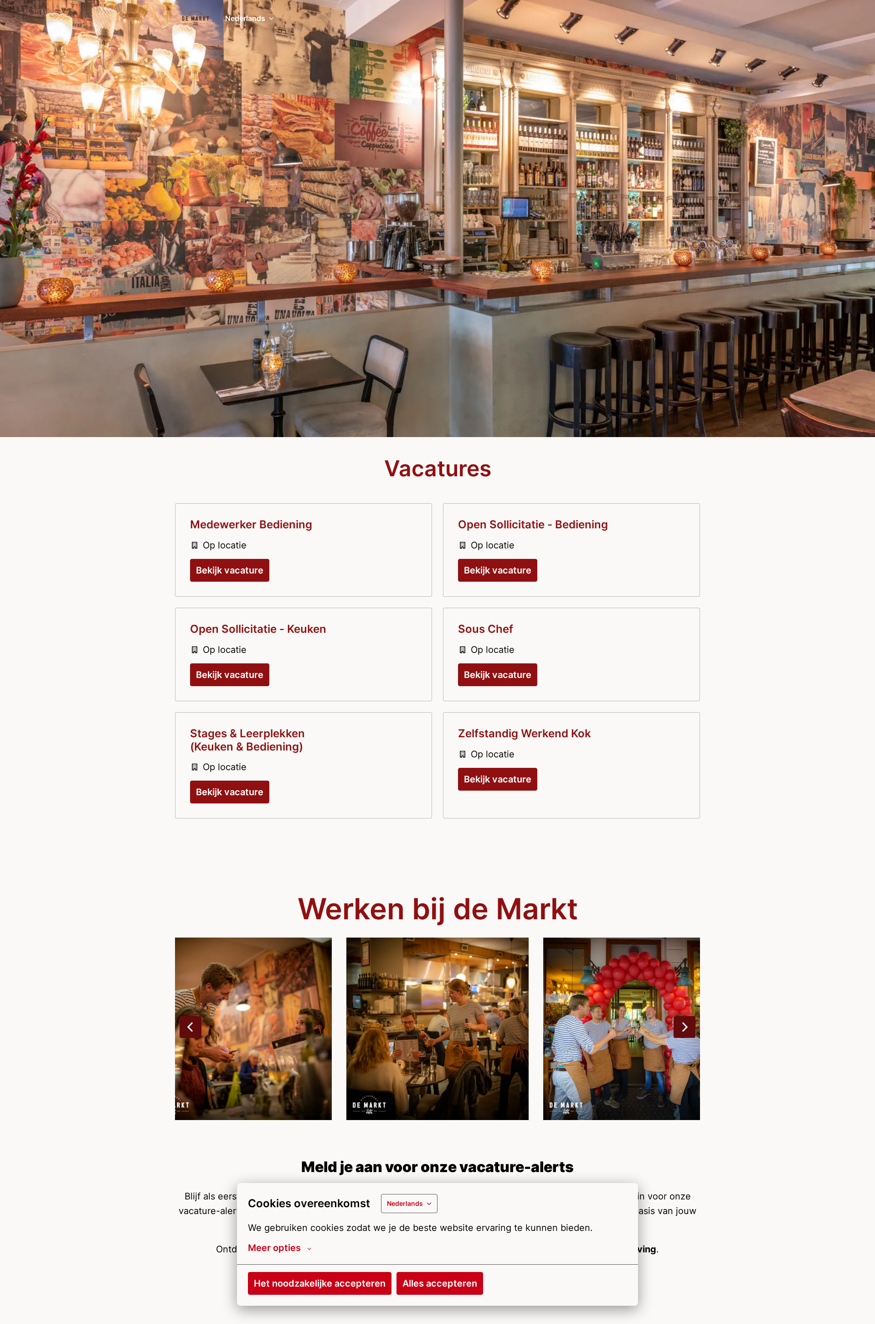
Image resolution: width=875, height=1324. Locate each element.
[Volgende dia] (684, 1027)
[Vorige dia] (190, 1027)
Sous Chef (485, 629)
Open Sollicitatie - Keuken (258, 629)
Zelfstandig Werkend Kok (524, 733)
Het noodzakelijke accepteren (320, 1283)
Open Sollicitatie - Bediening (533, 524)
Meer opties (274, 1247)
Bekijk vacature (229, 570)
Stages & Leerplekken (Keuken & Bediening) (247, 740)
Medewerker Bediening (251, 524)
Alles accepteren (439, 1283)
